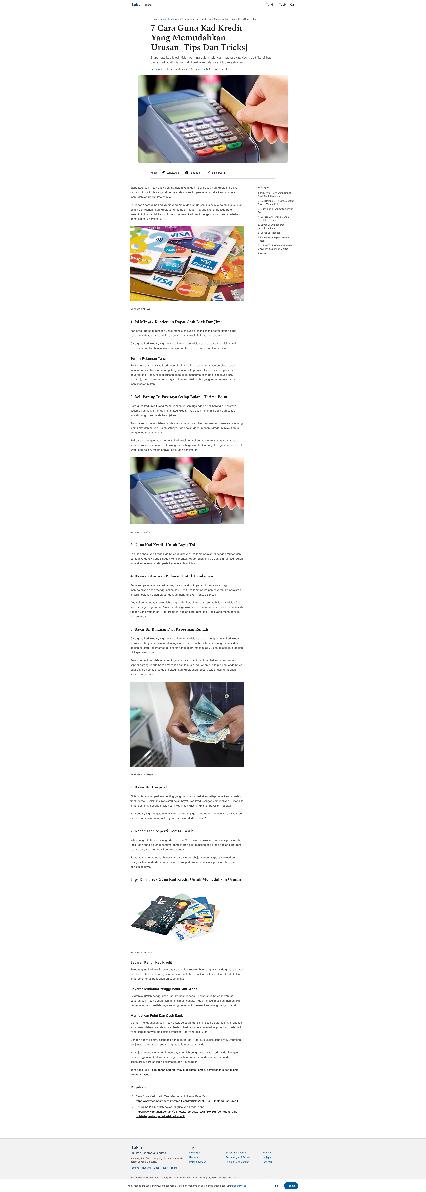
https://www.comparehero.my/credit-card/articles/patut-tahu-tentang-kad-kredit (187, 1101)
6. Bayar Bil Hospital (269, 232)
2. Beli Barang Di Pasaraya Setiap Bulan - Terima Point (276, 202)
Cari (293, 4)
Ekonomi (267, 1152)
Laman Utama (158, 19)
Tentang (134, 1167)
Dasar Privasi (161, 1167)
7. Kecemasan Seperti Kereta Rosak (273, 239)
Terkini (270, 4)
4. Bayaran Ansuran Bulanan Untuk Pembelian (273, 218)
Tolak (276, 1185)
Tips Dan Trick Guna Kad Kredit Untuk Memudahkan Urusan (275, 247)
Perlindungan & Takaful (238, 1157)
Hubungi (146, 1167)
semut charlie (215, 1069)
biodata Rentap (195, 1069)
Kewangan (173, 19)
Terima (291, 1185)
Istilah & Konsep (197, 1161)
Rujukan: (262, 253)
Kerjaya (267, 1157)
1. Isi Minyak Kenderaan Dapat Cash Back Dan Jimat (274, 194)
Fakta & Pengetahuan (237, 1161)
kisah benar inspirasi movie (167, 1069)
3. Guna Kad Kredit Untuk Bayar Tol (275, 210)
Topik (282, 4)
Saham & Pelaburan (236, 1152)
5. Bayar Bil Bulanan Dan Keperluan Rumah (271, 226)
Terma (174, 1167)
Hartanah (194, 1157)
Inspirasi (267, 1161)
